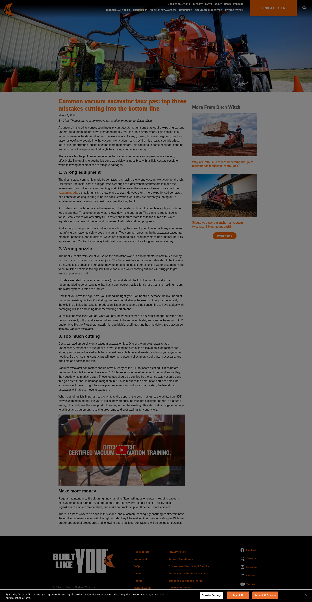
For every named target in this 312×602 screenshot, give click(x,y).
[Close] (306, 595)
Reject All (238, 595)
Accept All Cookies (265, 595)
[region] (156, 595)
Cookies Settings (211, 595)
